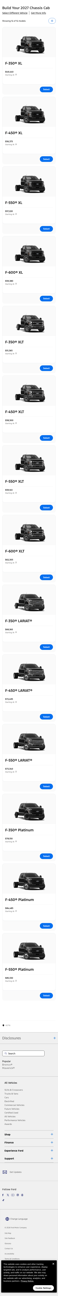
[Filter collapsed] (52, 21)
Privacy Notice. (27, 1281)
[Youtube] (12, 1195)
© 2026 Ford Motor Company (16, 1228)
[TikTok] (3, 1200)
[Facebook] (3, 1195)
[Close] (53, 1266)
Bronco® (7, 1064)
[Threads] (22, 1195)
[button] (29, 1134)
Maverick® (8, 1068)
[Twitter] (8, 1195)
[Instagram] (18, 1195)
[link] (8, 1233)
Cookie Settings (43, 1288)
